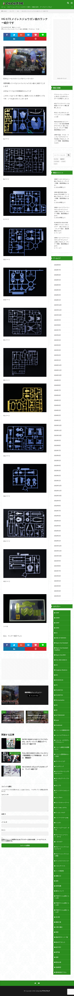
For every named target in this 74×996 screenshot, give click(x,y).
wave (57, 720)
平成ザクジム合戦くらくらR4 (61, 904)
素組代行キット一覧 (62, 937)
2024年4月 (57, 405)
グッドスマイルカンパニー (61, 791)
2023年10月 (57, 435)
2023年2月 (57, 475)
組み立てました (60, 942)
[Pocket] (35, 35)
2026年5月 (57, 280)
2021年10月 (57, 556)
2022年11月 (57, 490)
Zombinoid (59, 725)
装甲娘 (58, 952)
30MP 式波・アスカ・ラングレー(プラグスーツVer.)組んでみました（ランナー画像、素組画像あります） (61, 139)
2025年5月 (57, 340)
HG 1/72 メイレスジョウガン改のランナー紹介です (35, 11)
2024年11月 (57, 370)
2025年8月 (57, 325)
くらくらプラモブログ (43, 991)
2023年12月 (57, 425)
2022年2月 (57, 536)
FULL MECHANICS (16, 753)
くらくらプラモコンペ (62, 735)
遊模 (57, 957)
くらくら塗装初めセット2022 (61, 755)
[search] (69, 155)
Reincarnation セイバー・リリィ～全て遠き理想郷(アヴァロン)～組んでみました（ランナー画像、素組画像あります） (62, 126)
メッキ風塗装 (60, 871)
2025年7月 (57, 330)
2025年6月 (57, 335)
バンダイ (18, 27)
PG (57, 685)
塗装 (57, 881)
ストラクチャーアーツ (62, 802)
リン (57, 232)
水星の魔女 (59, 927)
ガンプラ (12, 11)
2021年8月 (57, 566)
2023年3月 (57, 470)
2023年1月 (57, 480)
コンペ (55, 163)
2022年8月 (57, 505)
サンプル (7, 29)
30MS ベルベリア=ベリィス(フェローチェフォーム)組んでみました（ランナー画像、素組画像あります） (61, 211)
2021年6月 (57, 576)
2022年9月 (57, 500)
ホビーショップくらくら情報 (61, 855)
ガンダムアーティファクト (61, 779)
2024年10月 (57, 375)
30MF (57, 613)
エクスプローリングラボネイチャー (61, 772)
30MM (58, 618)
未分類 (58, 917)
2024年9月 (57, 380)
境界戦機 (25, 29)
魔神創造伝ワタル (61, 972)
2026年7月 (57, 270)
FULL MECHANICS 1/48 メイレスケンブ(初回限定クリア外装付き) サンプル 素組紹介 (35, 755)
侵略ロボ (58, 876)
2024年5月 (57, 400)
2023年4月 (57, 465)
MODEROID (59, 680)
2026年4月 (57, 285)
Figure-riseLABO (61, 655)
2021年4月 (57, 586)
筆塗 (57, 932)
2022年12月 (57, 485)
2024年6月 (57, 395)
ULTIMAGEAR (60, 715)
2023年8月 (57, 445)
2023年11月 (57, 430)
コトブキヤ (56, 161)
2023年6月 (57, 455)
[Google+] (21, 35)
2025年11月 (57, 310)
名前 (3, 814)
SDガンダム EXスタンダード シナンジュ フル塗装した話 (62, 114)
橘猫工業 (58, 922)
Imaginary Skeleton (61, 670)
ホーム (3, 7)
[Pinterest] (35, 39)
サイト (3, 830)
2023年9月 (57, 440)
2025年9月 (57, 320)
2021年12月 (57, 546)
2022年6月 (57, 515)
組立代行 (58, 947)
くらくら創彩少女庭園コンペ (61, 748)
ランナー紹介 (18, 29)
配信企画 (58, 962)
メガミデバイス (60, 866)
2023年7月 (57, 450)
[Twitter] (14, 35)
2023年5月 (57, 460)
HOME (5, 11)
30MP (57, 623)
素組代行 (62, 159)
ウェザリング (60, 766)
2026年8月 (57, 265)
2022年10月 (57, 495)
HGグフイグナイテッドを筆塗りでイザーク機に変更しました (62, 105)
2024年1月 (57, 420)
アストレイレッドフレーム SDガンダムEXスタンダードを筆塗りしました (61, 96)
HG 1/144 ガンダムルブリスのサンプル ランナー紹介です (35, 768)
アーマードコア (60, 761)
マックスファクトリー (62, 861)
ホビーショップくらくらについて (61, 848)
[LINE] (42, 35)
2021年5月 (57, 581)
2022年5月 (57, 520)
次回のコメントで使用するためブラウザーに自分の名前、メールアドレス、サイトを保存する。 (24, 840)
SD (56, 710)
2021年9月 (57, 561)
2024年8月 (57, 385)
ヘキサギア (59, 841)
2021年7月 (57, 571)
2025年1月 (57, 360)
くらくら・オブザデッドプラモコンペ (61, 741)
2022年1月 (57, 541)
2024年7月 (57, 390)
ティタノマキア (60, 812)
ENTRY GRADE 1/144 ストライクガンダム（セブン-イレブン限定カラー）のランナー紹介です (35, 741)
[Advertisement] (13, 668)
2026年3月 (57, 290)
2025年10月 (57, 315)
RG (57, 705)
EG (19, 739)
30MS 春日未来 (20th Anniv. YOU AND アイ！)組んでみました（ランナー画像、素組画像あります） (61, 196)
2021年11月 (57, 551)
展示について (60, 891)
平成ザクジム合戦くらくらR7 (61, 911)
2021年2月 (57, 596)
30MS (57, 628)
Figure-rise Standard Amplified (61, 649)
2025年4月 (57, 345)
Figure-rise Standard (62, 643)
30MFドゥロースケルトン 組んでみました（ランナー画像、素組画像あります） (62, 182)
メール (4, 822)
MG (57, 675)
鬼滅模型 (58, 967)
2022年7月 (57, 510)
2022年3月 (57, 531)
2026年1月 (57, 300)
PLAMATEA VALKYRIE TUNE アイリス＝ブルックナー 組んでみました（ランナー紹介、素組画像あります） (61, 226)
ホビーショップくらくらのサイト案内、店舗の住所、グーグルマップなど (29, 7)
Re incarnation (60, 700)
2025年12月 (57, 305)
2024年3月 (57, 410)
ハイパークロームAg (62, 817)
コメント (4, 794)
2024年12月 (57, 365)
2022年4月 (57, 526)
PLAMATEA (59, 690)
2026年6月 (57, 275)
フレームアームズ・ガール (61, 828)
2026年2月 (57, 295)
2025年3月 (57, 350)
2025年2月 (57, 355)
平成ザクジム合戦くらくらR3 (61, 897)
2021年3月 (57, 591)
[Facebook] (7, 35)
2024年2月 (57, 415)
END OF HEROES (61, 638)
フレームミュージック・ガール (61, 835)
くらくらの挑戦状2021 (63, 730)
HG (18, 11)
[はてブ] (28, 35)
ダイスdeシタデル (61, 807)
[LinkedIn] (14, 39)
